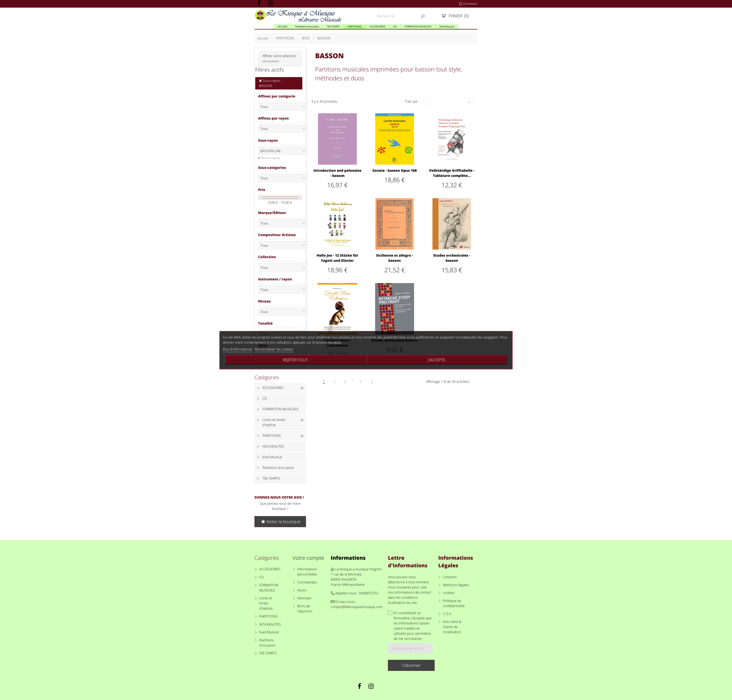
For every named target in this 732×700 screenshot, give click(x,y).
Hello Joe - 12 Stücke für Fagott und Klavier (337, 258)
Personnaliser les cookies (273, 349)
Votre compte (308, 557)
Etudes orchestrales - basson (451, 258)
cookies (448, 593)
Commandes (307, 582)
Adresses (304, 598)
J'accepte (436, 359)
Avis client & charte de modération (452, 626)
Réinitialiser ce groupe (270, 157)
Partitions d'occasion (278, 467)
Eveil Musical (272, 457)
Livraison (450, 577)
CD (264, 398)
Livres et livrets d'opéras (273, 422)
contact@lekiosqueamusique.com (357, 607)
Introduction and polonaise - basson (337, 173)
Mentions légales (456, 585)
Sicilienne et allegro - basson (394, 258)
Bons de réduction (304, 609)
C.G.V (447, 613)
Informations (348, 557)
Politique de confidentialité (454, 603)
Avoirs (302, 590)
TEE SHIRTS (271, 478)
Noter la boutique (280, 521)
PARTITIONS (271, 435)
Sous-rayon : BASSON (270, 83)
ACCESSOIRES (273, 388)
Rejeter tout (295, 359)
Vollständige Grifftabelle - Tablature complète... (451, 173)
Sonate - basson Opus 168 (394, 170)
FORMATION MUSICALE (280, 409)
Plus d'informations (237, 349)
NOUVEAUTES (273, 446)
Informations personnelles (307, 572)
